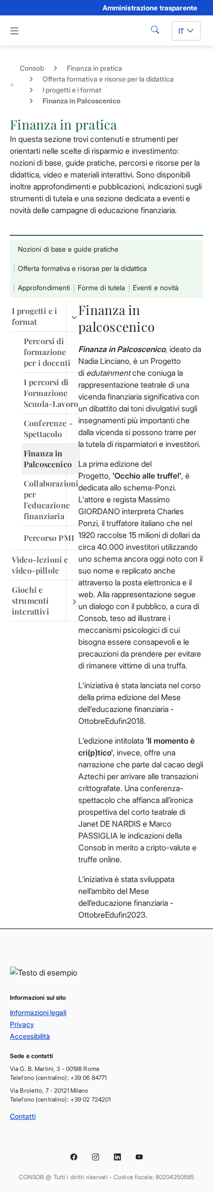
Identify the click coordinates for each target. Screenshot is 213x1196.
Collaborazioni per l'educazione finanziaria (51, 499)
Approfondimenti (44, 287)
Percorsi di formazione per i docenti (47, 352)
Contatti (23, 1116)
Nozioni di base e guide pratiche (68, 249)
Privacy (22, 1024)
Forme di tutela (101, 287)
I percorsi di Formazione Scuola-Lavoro (51, 393)
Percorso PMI (49, 537)
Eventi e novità (155, 287)
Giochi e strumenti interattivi (30, 600)
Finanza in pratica (94, 68)
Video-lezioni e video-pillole (40, 565)
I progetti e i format (72, 90)
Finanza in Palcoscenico (48, 458)
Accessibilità (30, 1036)
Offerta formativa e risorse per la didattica (108, 79)
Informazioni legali (38, 1012)
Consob (32, 68)
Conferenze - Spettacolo (48, 428)
